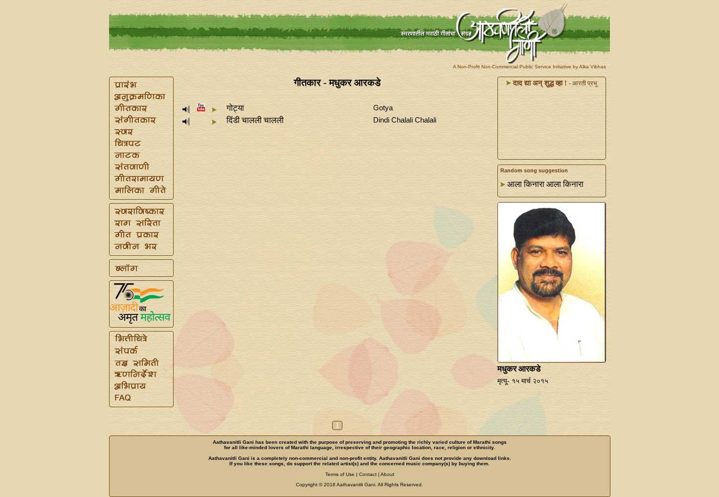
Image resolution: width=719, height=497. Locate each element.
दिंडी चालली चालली (255, 120)
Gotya (383, 108)
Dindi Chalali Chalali (404, 120)
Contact (368, 474)
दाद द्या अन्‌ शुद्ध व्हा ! (539, 83)
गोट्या (235, 108)
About (387, 474)
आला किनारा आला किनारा (545, 184)
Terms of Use (340, 474)
